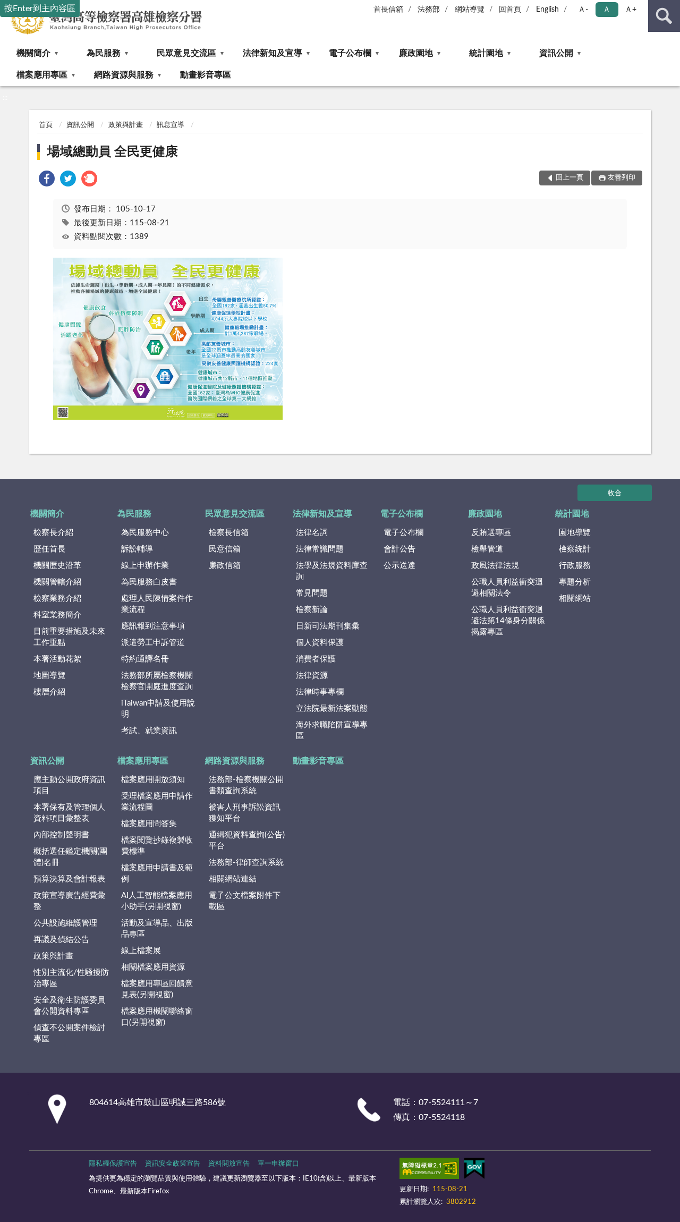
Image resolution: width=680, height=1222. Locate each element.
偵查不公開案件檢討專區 (69, 1033)
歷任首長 (49, 549)
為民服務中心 (145, 533)
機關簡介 (33, 53)
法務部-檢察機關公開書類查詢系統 (246, 785)
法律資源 (312, 676)
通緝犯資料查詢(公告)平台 (247, 840)
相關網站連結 (233, 879)
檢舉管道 (487, 549)
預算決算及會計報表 (69, 879)
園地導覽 (575, 533)
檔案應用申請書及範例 (157, 873)
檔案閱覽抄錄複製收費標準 (157, 845)
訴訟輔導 (137, 549)
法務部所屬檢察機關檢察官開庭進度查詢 (157, 681)
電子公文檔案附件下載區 (244, 901)
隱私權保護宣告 (113, 1163)
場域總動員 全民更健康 (112, 152)
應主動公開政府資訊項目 (69, 785)
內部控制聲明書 (61, 835)
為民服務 (104, 53)
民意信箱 (225, 549)
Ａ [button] (606, 9)
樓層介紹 (49, 692)
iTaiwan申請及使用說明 (158, 708)
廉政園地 (416, 53)
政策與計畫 (125, 125)
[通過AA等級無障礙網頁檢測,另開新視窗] (429, 1170)
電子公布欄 (350, 53)
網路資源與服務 (124, 75)
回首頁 (510, 9)
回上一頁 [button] (569, 177)
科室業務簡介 (57, 615)
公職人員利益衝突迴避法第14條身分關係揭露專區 (508, 621)
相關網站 (575, 598)
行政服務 (575, 566)
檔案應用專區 (41, 75)
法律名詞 (312, 533)
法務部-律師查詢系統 (246, 863)
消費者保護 (316, 659)
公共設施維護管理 (65, 923)
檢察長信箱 (229, 533)
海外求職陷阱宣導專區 (332, 730)
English (547, 9)
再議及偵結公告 (61, 940)
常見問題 (312, 593)
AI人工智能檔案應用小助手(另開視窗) (156, 901)
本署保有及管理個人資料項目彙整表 (69, 812)
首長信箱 (388, 9)
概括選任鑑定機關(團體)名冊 (70, 857)
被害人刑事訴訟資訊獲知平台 (244, 812)
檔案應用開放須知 (153, 780)
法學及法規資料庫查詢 (332, 571)
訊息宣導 (170, 125)
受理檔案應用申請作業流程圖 (157, 801)
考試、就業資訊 (149, 731)
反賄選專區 (491, 533)
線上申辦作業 (145, 566)
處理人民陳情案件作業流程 (157, 604)
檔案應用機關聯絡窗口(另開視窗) (157, 1016)
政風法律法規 (495, 566)
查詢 (664, 16)
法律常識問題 (320, 549)
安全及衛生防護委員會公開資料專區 (69, 1005)
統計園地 (486, 53)
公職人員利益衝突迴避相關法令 (507, 587)
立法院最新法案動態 (332, 708)
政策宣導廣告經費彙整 (69, 901)
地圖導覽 (49, 676)
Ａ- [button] (583, 9)
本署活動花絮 (57, 659)
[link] (47, 180)
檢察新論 (312, 610)
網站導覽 (469, 9)
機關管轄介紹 (57, 582)
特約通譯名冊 (145, 659)
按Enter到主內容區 (39, 8)
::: (5, 98)
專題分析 (575, 582)
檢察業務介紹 (57, 598)
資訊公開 (556, 53)
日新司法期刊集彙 (328, 626)
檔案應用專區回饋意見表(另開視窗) (157, 989)
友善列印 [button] (621, 177)
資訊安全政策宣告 (172, 1163)
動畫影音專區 (205, 75)
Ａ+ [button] (630, 9)
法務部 (429, 9)
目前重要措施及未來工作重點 (69, 637)
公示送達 (399, 566)
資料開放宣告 (229, 1163)
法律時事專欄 (320, 692)
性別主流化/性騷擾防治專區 (71, 978)
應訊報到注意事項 (153, 626)
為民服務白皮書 (149, 582)
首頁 (46, 125)
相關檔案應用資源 (153, 967)
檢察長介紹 (53, 533)
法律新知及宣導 (272, 53)
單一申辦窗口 (278, 1163)
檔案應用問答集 (149, 824)
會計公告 (399, 549)
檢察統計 (575, 549)
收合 (615, 493)
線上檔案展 (141, 951)
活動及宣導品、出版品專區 (157, 928)
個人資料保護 (320, 643)
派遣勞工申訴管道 (153, 643)
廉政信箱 (225, 566)
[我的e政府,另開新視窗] (474, 1170)
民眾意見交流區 (186, 53)
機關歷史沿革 (57, 566)
